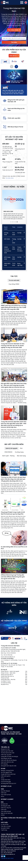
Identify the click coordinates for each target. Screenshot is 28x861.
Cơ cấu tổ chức (4, 824)
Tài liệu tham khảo (5, 779)
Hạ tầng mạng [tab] (19, 452)
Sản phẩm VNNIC (5, 828)
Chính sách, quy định (14, 118)
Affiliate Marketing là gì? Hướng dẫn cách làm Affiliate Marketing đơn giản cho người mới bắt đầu (13, 576)
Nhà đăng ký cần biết (6, 758)
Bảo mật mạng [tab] (21, 456)
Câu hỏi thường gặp (6, 781)
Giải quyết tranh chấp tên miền (8, 765)
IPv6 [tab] (21, 448)
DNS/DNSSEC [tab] (8, 452)
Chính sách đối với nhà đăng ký (8, 760)
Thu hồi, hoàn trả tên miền (7, 752)
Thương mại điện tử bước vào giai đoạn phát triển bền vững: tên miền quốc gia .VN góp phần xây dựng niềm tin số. (13, 479)
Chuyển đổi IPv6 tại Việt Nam (8, 774)
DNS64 (3, 815)
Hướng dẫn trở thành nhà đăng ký (9, 756)
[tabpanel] (14, 99)
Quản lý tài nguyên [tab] (11, 448)
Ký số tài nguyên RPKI (6, 772)
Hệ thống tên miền (5, 805)
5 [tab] (17, 222)
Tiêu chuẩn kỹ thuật (6, 794)
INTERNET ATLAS (6, 786)
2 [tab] (12, 222)
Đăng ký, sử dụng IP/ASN (7, 770)
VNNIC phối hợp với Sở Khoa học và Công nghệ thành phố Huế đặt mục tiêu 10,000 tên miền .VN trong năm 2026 (13, 307)
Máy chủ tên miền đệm (7, 813)
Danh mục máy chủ (6, 807)
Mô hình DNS (4, 804)
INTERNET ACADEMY (7, 799)
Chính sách (3, 792)
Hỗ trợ (2, 778)
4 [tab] (15, 222)
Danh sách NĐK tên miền (7, 762)
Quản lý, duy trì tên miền (7, 751)
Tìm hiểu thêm (13, 30)
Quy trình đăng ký (5, 791)
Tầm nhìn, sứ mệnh (6, 826)
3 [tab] (14, 222)
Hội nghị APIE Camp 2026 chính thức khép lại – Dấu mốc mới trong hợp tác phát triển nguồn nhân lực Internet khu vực (14, 385)
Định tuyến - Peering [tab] (8, 456)
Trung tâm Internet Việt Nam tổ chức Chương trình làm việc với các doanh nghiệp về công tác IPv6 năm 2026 (12, 345)
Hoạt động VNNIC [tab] (14, 284)
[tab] (5, 61)
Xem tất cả (13, 56)
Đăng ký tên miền (5, 749)
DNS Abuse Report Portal (15, 127)
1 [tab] (11, 222)
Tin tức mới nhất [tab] (14, 280)
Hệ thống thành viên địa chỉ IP (8, 783)
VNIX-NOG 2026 (8, 211)
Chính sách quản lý (5, 776)
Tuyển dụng (4, 830)
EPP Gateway (4, 764)
